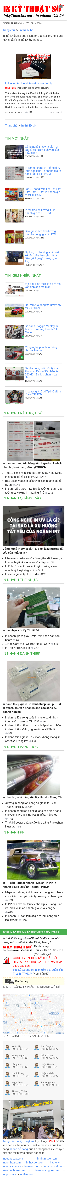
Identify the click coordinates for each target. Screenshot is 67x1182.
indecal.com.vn (12, 1166)
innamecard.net (52, 1166)
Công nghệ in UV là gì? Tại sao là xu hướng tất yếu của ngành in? (42, 149)
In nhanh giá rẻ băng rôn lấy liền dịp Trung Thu (33, 797)
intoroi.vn (55, 1162)
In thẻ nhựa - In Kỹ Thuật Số (21, 630)
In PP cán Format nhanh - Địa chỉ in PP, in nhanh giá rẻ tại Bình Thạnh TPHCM (29, 884)
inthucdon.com (35, 1162)
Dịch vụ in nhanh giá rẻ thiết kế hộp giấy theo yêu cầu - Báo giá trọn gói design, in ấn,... (42, 257)
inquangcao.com (13, 1158)
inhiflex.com (27, 1174)
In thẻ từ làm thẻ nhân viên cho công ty (28, 83)
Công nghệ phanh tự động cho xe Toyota (41, 349)
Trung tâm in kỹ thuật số (18, 1141)
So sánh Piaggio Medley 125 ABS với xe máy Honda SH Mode (42, 329)
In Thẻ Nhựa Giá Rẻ (18, 647)
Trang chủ (9, 30)
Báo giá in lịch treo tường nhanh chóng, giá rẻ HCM (40, 233)
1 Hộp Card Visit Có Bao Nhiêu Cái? (28, 643)
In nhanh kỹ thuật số (23, 413)
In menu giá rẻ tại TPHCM (21, 574)
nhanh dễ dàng (18, 1149)
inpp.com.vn (10, 1174)
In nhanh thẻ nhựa (20, 580)
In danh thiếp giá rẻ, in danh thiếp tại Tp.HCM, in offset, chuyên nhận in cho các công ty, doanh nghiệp (32, 708)
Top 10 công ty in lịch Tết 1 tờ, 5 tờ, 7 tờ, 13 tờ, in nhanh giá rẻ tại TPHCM (43, 191)
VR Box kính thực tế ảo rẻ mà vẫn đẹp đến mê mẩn (43, 285)
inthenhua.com (12, 1162)
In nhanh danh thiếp (21, 653)
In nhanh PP (13, 832)
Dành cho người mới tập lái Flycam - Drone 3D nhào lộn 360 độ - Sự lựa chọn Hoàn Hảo (42, 373)
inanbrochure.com (14, 1170)
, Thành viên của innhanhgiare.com (27, 88)
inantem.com (32, 1166)
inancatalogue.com (47, 1170)
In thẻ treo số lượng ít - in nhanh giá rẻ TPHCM (40, 212)
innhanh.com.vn (47, 1158)
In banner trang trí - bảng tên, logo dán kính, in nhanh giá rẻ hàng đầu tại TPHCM (43, 170)
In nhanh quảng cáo (22, 498)
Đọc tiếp (55, 112)
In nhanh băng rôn (20, 747)
